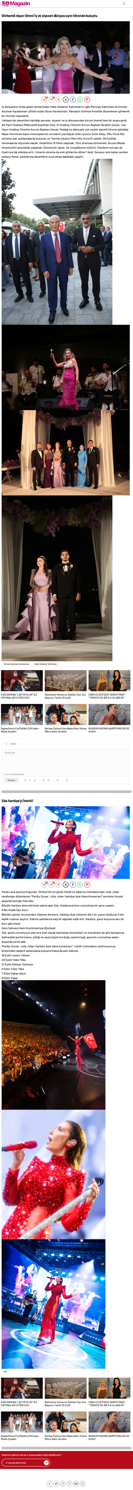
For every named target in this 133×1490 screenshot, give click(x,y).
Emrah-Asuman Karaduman (16, 664)
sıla (5, 1371)
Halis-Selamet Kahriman (45, 664)
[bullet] (48, 780)
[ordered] (44, 780)
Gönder (11, 780)
